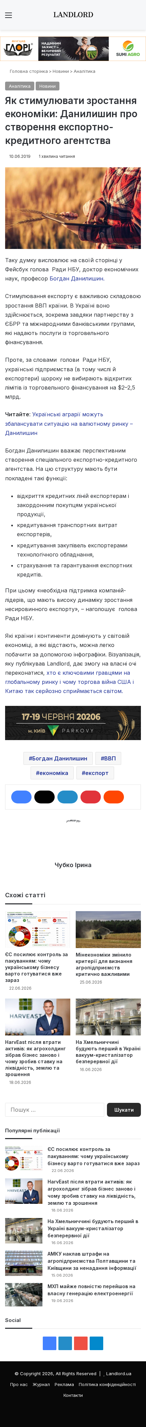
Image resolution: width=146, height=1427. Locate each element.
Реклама (64, 1384)
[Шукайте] (137, 17)
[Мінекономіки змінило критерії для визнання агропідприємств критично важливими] (108, 929)
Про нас (19, 1384)
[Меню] (8, 17)
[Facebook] (21, 797)
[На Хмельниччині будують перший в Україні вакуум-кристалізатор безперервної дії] (108, 1017)
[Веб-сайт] (73, 877)
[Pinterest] (90, 797)
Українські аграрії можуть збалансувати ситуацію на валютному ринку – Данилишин (69, 423)
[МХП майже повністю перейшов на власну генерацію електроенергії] (23, 1295)
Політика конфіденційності (107, 1384)
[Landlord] (73, 15)
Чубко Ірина (73, 864)
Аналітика (84, 71)
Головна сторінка (28, 71)
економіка (53, 773)
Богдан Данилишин (59, 758)
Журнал (41, 1384)
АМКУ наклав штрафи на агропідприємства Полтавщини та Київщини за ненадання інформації (92, 1261)
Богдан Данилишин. (76, 278)
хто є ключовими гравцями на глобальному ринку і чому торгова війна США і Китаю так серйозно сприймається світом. (69, 681)
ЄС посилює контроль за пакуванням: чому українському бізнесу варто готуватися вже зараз (36, 967)
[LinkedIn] (67, 797)
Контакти (73, 1395)
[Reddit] (114, 797)
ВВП (110, 758)
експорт (97, 773)
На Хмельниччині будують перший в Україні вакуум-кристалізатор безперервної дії (93, 1228)
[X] (44, 797)
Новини (61, 71)
